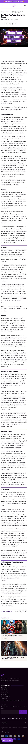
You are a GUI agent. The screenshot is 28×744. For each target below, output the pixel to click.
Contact (4, 722)
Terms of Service (5, 696)
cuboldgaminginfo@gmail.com (12, 718)
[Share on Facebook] (9, 24)
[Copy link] (15, 24)
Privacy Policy (4, 687)
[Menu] (3, 5)
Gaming (7, 11)
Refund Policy (4, 689)
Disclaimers (4, 698)
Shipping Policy (5, 694)
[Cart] (24, 5)
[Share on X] (6, 24)
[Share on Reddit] (12, 24)
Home (2, 11)
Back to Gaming (7, 611)
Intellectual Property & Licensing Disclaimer (12, 700)
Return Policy (4, 692)
